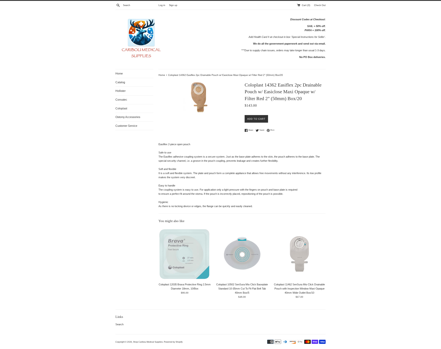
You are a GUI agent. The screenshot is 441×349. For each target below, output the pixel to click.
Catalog (120, 82)
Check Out (320, 5)
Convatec (121, 99)
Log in (161, 5)
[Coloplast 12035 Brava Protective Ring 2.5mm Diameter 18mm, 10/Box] (184, 254)
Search (119, 324)
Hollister (120, 90)
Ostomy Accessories (127, 117)
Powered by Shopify (173, 342)
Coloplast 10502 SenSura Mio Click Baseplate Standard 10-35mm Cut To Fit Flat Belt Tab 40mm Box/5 (242, 288)
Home (119, 73)
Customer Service (126, 125)
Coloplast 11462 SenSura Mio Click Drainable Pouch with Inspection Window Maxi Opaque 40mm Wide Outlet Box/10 (299, 288)
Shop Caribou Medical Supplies (148, 342)
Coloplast (121, 108)
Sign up (173, 5)
